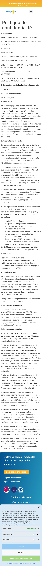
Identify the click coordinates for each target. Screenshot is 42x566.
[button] (39, 507)
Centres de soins (21, 502)
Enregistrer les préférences (21, 558)
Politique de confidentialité (27, 563)
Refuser (21, 552)
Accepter (21, 546)
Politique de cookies (12, 563)
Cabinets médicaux (21, 497)
